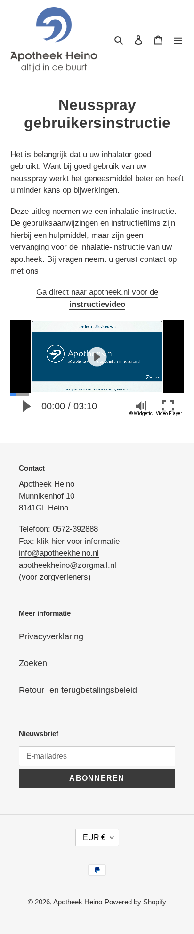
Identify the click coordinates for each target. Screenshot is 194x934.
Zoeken (33, 663)
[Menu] (178, 39)
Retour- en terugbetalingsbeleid (78, 690)
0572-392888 (75, 529)
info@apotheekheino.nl (59, 553)
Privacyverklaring (51, 636)
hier (58, 541)
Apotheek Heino (77, 902)
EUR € (94, 837)
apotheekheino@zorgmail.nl (67, 565)
